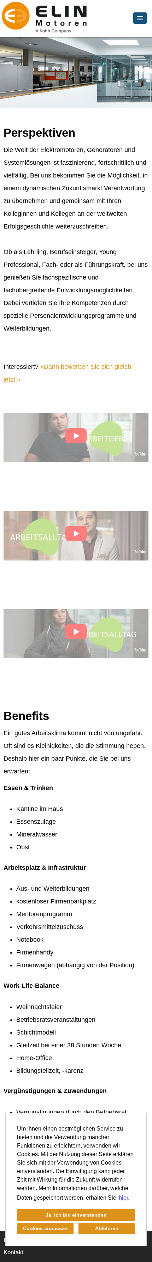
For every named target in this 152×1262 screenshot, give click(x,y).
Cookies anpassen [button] (45, 1228)
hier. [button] (124, 1198)
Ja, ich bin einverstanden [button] (76, 1215)
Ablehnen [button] (106, 1228)
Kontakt (14, 1252)
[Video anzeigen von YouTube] (76, 437)
